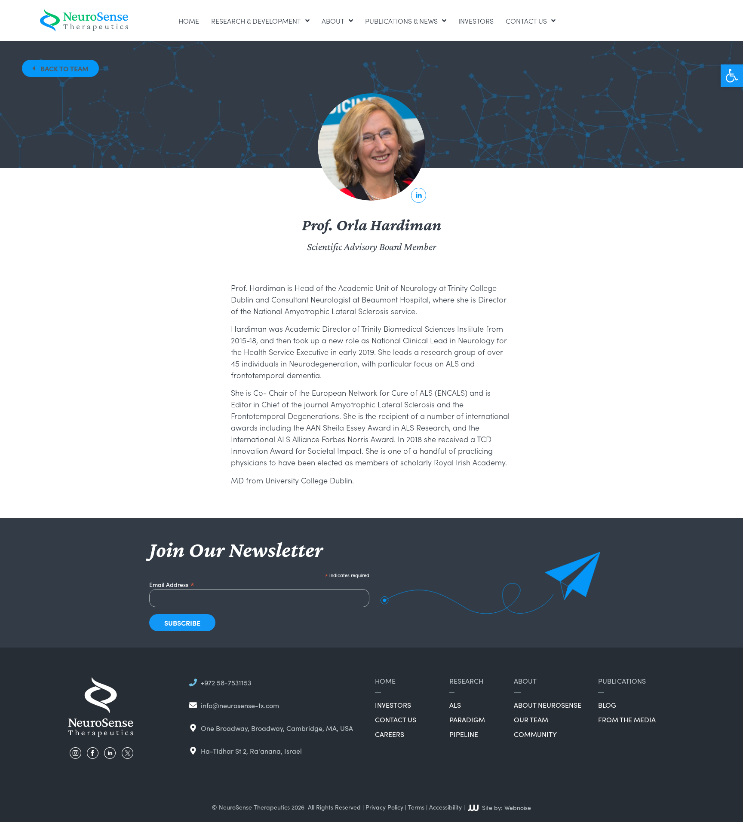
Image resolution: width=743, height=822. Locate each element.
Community (535, 734)
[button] (732, 75)
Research (466, 680)
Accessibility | (447, 807)
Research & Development (256, 20)
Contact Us (526, 20)
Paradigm (467, 719)
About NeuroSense (547, 704)
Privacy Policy (384, 807)
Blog (607, 704)
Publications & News (401, 20)
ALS (455, 704)
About (333, 20)
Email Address (171, 583)
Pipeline (463, 734)
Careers (389, 734)
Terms (416, 807)
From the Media (627, 719)
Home (188, 20)
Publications (622, 680)
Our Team (531, 719)
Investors (476, 20)
